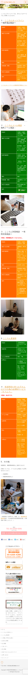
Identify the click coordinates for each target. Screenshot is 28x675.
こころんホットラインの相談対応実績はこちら (14, 85)
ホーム (3, 629)
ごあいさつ (4, 646)
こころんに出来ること (7, 632)
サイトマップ (5, 657)
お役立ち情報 (5, 640)
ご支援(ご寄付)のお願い (7, 638)
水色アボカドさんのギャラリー (9, 652)
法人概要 (4, 643)
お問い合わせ (5, 655)
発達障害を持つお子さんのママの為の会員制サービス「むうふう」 (13, 389)
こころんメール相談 (13, 125)
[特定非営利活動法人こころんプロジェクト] (8, 2)
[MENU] (25, 2)
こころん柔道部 (9, 338)
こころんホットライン (14, 20)
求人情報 (4, 649)
